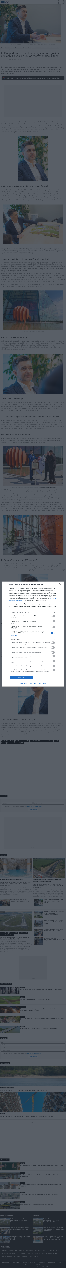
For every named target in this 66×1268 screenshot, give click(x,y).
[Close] (60, 584)
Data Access (33, 683)
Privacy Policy (42, 683)
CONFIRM (21, 677)
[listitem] (33, 612)
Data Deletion (23, 683)
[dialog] (33, 634)
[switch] (53, 616)
